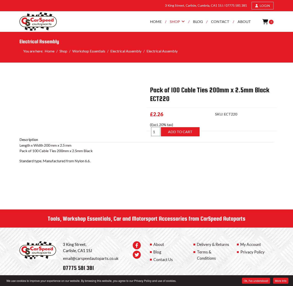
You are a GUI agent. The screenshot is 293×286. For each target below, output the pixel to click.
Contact (220, 21)
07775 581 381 (236, 5)
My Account (250, 244)
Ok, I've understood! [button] (256, 281)
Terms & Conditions (206, 255)
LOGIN (264, 6)
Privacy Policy (252, 252)
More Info (281, 281)
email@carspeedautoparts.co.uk (91, 258)
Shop (175, 21)
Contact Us (163, 259)
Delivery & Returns (213, 244)
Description (28, 139)
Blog (198, 21)
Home (156, 21)
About (244, 21)
